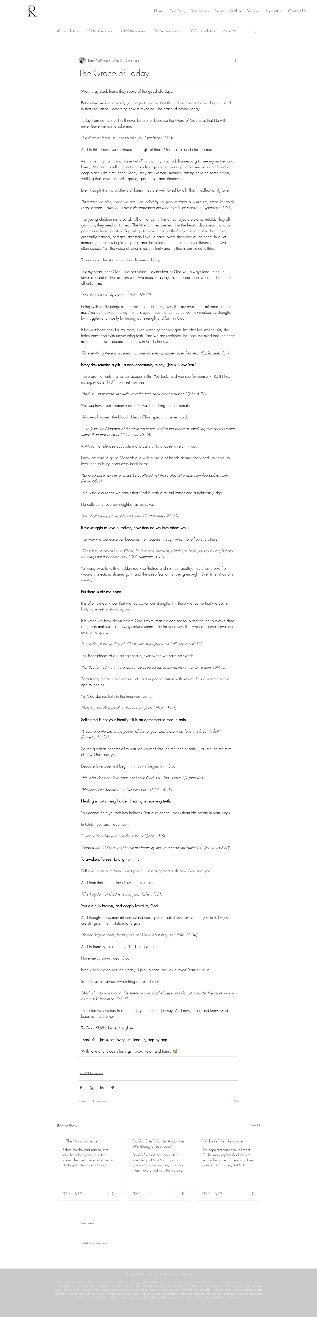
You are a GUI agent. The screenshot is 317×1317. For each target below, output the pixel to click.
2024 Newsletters (167, 30)
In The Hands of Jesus (80, 1141)
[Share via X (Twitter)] (91, 1088)
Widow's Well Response (222, 1141)
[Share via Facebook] (81, 1088)
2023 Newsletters (202, 30)
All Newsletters (67, 30)
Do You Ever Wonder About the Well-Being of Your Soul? (158, 1143)
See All (255, 1125)
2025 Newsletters (133, 30)
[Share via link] (112, 1088)
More (227, 30)
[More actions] (235, 60)
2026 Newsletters (99, 30)
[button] (254, 31)
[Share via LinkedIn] (102, 1088)
